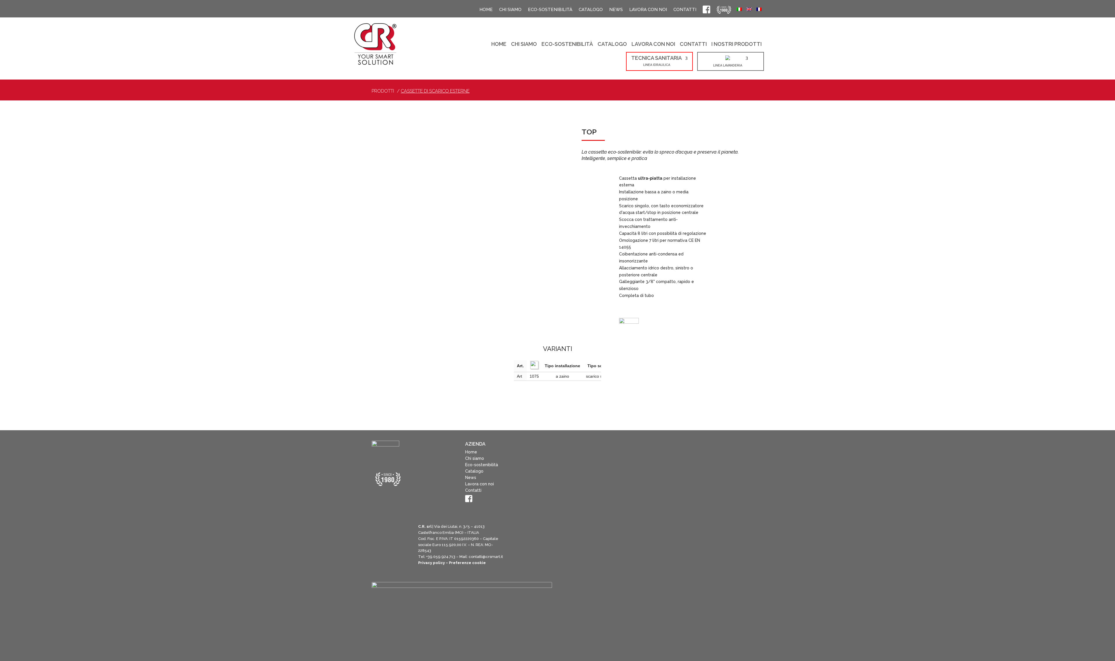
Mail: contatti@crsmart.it (481, 570)
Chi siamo (510, 10)
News (616, 10)
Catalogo (591, 10)
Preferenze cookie (467, 576)
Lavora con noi (648, 10)
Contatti (684, 10)
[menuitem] (739, 10)
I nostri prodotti (736, 45)
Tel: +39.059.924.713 (436, 570)
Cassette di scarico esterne (435, 92)
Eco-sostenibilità (550, 10)
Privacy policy (431, 576)
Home (486, 10)
